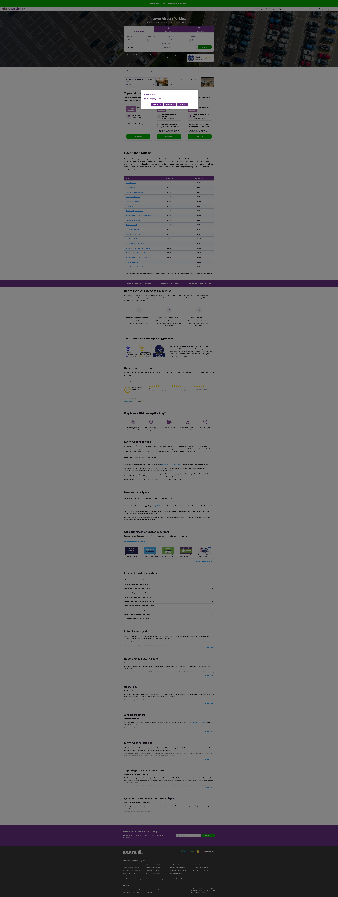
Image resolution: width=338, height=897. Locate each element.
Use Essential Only (169, 104)
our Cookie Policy (154, 99)
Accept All (182, 104)
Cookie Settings (157, 104)
